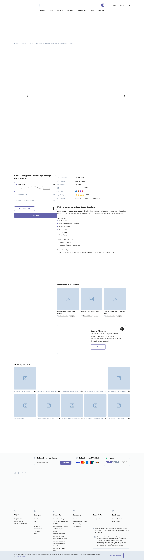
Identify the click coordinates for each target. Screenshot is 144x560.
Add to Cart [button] (26, 209)
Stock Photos (57, 546)
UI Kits (55, 551)
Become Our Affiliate (20, 523)
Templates (70, 10)
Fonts (51, 10)
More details (46, 189)
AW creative (79, 178)
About (75, 519)
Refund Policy (77, 524)
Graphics (42, 10)
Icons (55, 531)
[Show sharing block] (56, 176)
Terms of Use (77, 526)
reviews (123, 463)
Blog (92, 10)
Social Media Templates (60, 538)
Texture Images (57, 529)
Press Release (116, 521)
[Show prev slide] (27, 96)
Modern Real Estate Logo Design (66, 312)
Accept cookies (115, 555)
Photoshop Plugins (59, 533)
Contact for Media (117, 519)
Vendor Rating (18, 521)
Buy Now (36, 215)
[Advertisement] (72, 27)
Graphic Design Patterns (60, 526)
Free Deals (101, 10)
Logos (87, 198)
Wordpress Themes (59, 543)
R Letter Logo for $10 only (90, 311)
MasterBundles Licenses (80, 521)
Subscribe (65, 463)
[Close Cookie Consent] (129, 555)
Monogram (96, 198)
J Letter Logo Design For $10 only (114, 312)
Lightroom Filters (58, 536)
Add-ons (59, 10)
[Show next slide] (125, 96)
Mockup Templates (59, 548)
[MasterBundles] (20, 5)
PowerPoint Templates (60, 519)
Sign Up (122, 5)
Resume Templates (59, 541)
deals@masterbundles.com (101, 519)
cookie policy (21, 556)
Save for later (98, 347)
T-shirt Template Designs (60, 521)
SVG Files (56, 524)
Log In (114, 5)
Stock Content (82, 10)
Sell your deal (18, 519)
